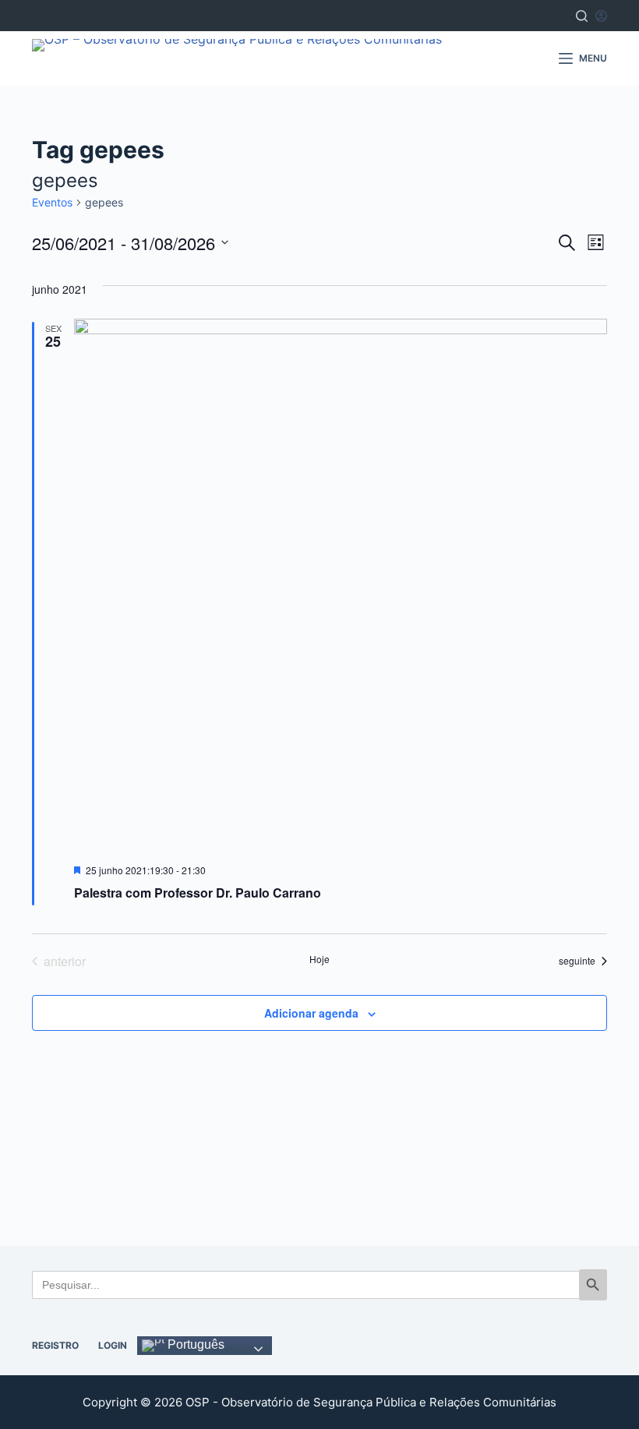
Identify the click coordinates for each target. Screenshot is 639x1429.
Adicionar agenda (311, 1013)
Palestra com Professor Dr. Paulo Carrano (197, 893)
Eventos (52, 202)
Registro (55, 1345)
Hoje (319, 959)
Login (112, 1345)
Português (194, 1344)
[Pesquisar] (582, 16)
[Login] (601, 16)
